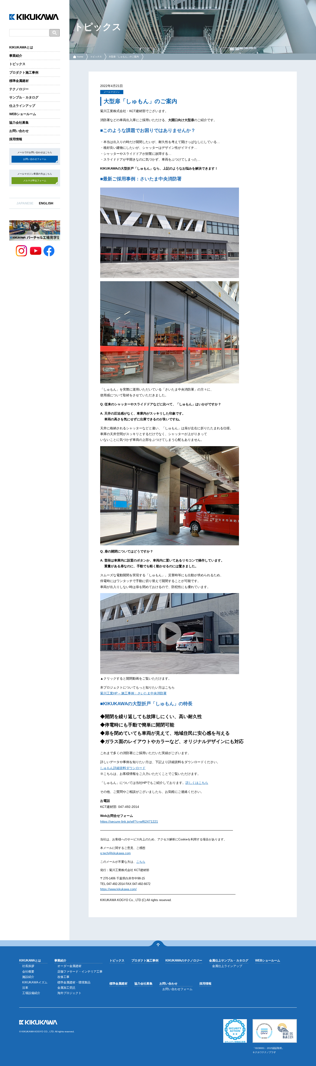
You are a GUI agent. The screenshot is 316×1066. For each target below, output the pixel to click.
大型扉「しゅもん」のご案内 (124, 56)
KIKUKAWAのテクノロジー (183, 960)
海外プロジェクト (69, 993)
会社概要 (28, 971)
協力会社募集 (19, 122)
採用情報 (15, 139)
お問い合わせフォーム (34, 159)
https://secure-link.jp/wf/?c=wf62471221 (129, 821)
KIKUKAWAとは (21, 47)
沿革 (25, 987)
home (80, 56)
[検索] (55, 32)
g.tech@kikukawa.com (115, 853)
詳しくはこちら (197, 783)
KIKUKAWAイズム (34, 982)
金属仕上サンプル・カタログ (228, 960)
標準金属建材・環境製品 (73, 982)
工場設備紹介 (31, 993)
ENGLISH (46, 203)
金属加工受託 (66, 987)
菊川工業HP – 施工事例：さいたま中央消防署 (133, 693)
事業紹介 (15, 55)
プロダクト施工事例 (23, 72)
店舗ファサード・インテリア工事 (79, 971)
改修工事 (63, 977)
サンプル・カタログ (23, 97)
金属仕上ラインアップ (227, 966)
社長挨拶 (28, 966)
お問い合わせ (19, 131)
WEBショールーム (22, 114)
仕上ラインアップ (22, 105)
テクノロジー (19, 89)
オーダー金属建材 (69, 966)
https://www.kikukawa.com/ (118, 889)
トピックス (17, 64)
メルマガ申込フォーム (34, 180)
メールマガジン (112, 92)
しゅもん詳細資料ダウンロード (123, 768)
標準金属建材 (19, 81)
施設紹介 (28, 977)
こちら (140, 861)
